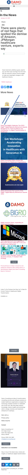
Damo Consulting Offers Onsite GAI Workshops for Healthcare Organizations (13, 161)
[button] (14, 6)
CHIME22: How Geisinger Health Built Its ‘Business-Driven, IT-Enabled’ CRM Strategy (13, 256)
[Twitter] (7, 465)
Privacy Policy (13, 472)
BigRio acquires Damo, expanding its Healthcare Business (12, 223)
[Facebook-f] (3, 465)
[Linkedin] (10, 465)
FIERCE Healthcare (6, 82)
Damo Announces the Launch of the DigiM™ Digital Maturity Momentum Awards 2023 (14, 192)
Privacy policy (5, 418)
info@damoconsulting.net (8, 439)
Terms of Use (5, 472)
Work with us (4, 415)
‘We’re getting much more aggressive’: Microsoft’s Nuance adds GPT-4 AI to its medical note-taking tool (13, 242)
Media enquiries (5, 420)
